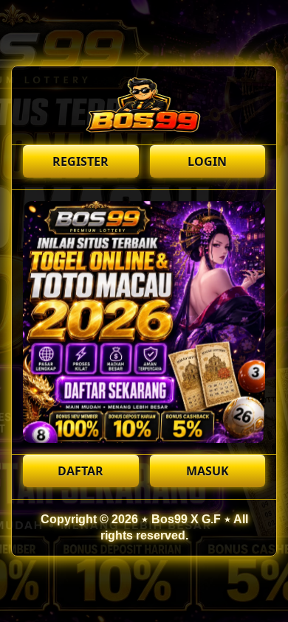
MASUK (207, 471)
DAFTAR (80, 471)
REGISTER (80, 161)
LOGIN (207, 161)
